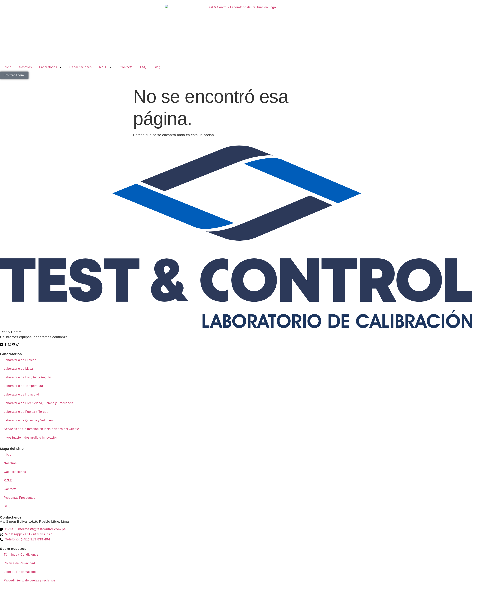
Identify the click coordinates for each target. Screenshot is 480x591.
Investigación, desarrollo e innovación (31, 437)
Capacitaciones (80, 67)
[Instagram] (9, 344)
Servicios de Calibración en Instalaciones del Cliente (41, 429)
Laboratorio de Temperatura (23, 385)
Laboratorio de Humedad (21, 394)
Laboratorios (48, 67)
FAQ (143, 67)
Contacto (126, 67)
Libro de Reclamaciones (21, 571)
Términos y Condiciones (21, 554)
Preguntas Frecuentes (19, 497)
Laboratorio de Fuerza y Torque (26, 411)
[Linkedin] (1, 344)
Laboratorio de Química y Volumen (28, 420)
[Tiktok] (17, 344)
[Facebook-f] (5, 344)
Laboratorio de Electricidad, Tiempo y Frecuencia (39, 403)
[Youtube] (13, 344)
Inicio (7, 67)
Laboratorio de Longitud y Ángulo (27, 377)
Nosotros (25, 67)
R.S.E (103, 67)
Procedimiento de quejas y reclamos (29, 580)
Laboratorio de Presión (20, 360)
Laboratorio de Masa (18, 368)
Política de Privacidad (19, 563)
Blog (157, 67)
